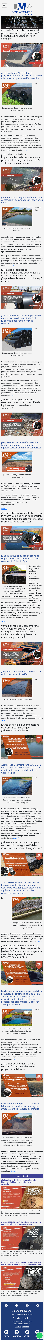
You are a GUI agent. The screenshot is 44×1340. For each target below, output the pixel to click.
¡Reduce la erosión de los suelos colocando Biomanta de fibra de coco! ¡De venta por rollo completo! (20, 1182)
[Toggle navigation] (4, 5)
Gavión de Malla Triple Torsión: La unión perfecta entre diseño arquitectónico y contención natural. (21, 1263)
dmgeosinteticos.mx (21, 1324)
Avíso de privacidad (22, 1327)
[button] (39, 1335)
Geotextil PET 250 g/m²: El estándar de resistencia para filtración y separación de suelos (21, 1223)
